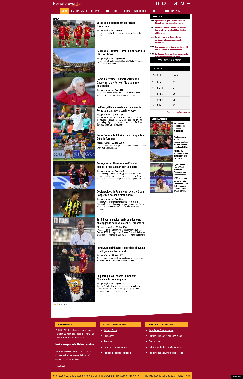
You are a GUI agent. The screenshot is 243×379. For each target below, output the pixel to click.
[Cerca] (183, 3)
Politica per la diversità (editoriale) (165, 347)
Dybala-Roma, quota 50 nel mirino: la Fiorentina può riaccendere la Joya (170, 21)
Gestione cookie (237, 377)
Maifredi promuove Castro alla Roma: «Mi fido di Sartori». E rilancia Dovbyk (171, 48)
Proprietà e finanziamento (161, 330)
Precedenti (60, 304)
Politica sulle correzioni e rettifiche (165, 335)
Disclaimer (109, 335)
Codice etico (154, 341)
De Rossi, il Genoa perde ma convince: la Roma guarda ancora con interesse (171, 55)
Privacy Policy (110, 330)
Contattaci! (60, 365)
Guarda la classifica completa (178, 112)
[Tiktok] (176, 3)
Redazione (108, 341)
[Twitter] (164, 3)
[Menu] (188, 3)
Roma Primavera (172, 11)
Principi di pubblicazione (115, 347)
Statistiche (112, 11)
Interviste (96, 11)
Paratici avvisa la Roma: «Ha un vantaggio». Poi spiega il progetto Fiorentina (169, 40)
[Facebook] (158, 3)
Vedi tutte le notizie (169, 59)
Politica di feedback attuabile (117, 352)
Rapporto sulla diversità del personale (166, 352)
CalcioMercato (79, 11)
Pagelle (156, 11)
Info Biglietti (141, 11)
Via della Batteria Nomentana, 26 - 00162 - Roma (167, 375)
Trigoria (126, 11)
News (65, 11)
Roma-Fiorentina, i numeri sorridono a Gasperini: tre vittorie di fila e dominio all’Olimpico (170, 30)
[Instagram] (170, 3)
